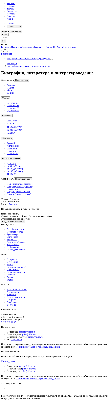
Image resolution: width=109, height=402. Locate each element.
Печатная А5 (13, 108)
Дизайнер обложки (16, 242)
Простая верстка (15, 232)
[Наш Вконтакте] (8, 388)
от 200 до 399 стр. (15, 171)
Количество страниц (11, 159)
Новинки (11, 294)
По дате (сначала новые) (18, 191)
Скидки (49, 47)
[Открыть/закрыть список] (51, 59)
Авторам (11, 14)
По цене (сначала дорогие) (20, 186)
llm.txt (9, 280)
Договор (11, 277)
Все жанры (6, 54)
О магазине (12, 262)
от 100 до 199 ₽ (14, 127)
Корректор (12, 239)
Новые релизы (21, 80)
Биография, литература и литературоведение (28, 58)
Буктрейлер (12, 237)
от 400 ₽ (11, 133)
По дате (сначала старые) (19, 194)
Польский (11, 151)
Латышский (12, 153)
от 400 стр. (12, 174)
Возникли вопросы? (16, 267)
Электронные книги (17, 289)
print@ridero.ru (29, 334)
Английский (13, 146)
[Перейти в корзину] (6, 51)
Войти (4, 35)
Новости (11, 16)
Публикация (13, 247)
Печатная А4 (13, 105)
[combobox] (54, 37)
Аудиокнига (13, 110)
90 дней (10, 93)
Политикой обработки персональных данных (38, 347)
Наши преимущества (17, 272)
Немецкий (12, 148)
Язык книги (7, 138)
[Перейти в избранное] (3, 51)
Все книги (6, 47)
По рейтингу (13, 189)
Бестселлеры (28, 47)
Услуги (10, 8)
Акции (10, 19)
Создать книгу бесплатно (13, 222)
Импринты (16, 47)
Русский (11, 143)
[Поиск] (3, 41)
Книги (10, 264)
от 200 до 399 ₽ (14, 130)
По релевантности (23, 179)
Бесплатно (12, 120)
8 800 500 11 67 (8, 322)
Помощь (11, 23)
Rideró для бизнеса (16, 249)
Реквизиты (12, 274)
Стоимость (6, 116)
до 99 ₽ (10, 123)
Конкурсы (12, 11)
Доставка (11, 305)
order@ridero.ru (35, 337)
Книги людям (69, 47)
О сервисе (12, 6)
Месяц (10, 90)
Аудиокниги (13, 292)
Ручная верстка (14, 234)
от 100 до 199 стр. (15, 168)
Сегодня (11, 85)
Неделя (10, 88)
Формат (5, 98)
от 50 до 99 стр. (14, 166)
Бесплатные (40, 47)
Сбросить (12, 204)
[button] (54, 41)
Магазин (11, 3)
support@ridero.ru (27, 332)
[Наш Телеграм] (8, 391)
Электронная (13, 103)
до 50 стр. (11, 163)
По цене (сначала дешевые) (20, 184)
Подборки (58, 47)
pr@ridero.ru (16, 339)
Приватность (13, 269)
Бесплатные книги (16, 297)
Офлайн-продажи (15, 229)
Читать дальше (8, 361)
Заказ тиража (13, 244)
